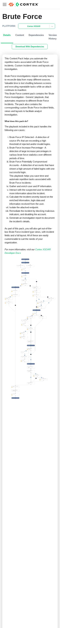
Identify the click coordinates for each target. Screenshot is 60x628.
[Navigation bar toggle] (4, 4)
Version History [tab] (53, 37)
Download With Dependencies (30, 46)
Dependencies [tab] (36, 35)
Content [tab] (19, 35)
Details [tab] (7, 35)
